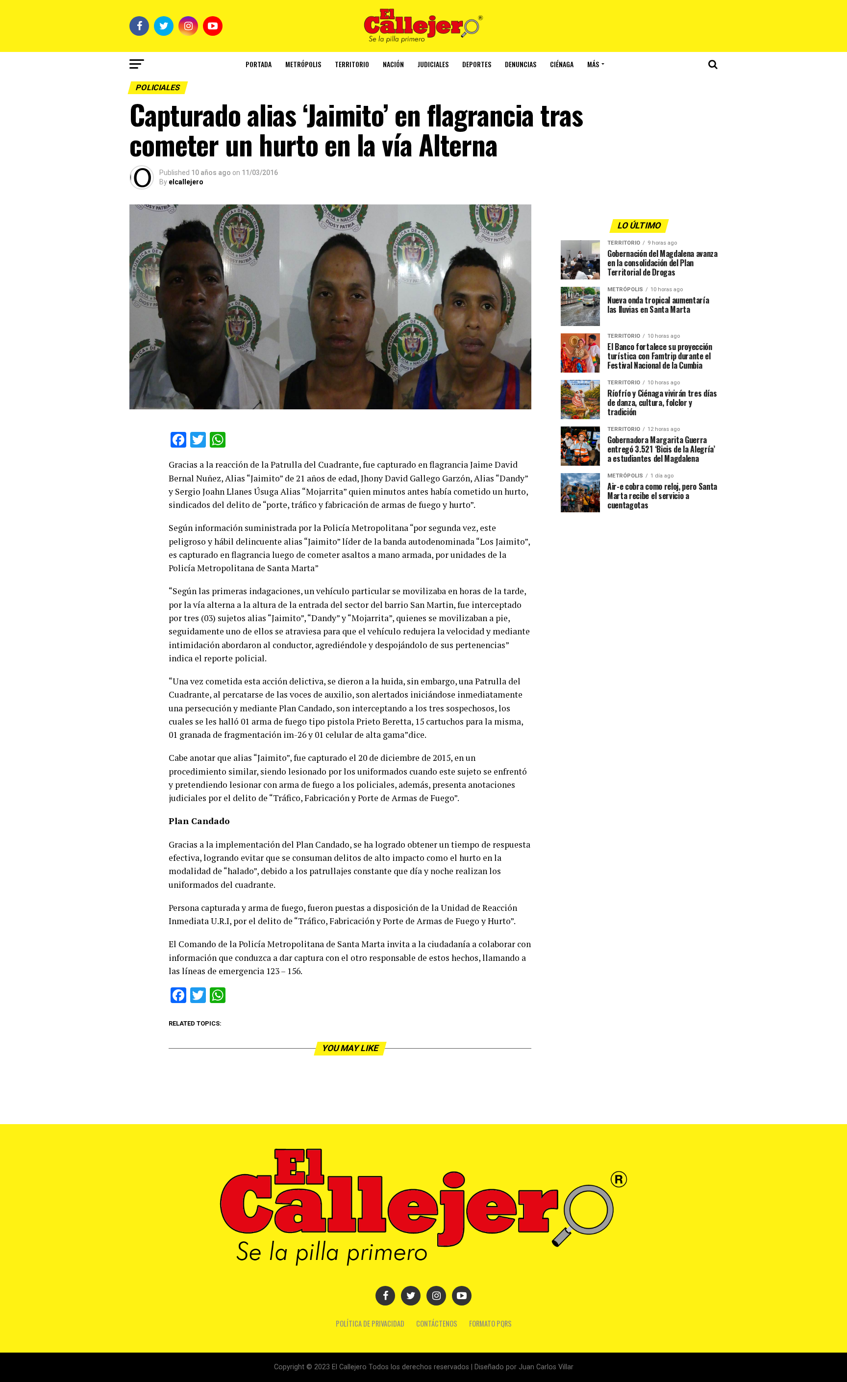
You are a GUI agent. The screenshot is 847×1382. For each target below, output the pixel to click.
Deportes (476, 64)
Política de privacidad (370, 1323)
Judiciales (433, 64)
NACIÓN (393, 64)
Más (593, 64)
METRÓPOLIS (303, 64)
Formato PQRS (490, 1323)
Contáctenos (436, 1323)
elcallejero (186, 182)
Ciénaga (561, 64)
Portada (259, 64)
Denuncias (520, 64)
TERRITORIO (352, 64)
